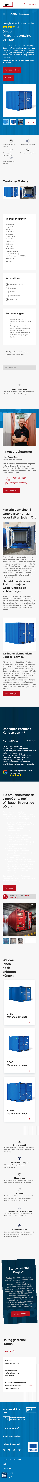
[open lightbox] (11, 192)
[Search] (25, 4)
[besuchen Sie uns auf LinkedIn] (9, 1450)
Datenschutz (8, 1473)
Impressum (7, 1468)
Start (5, 18)
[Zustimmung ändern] (4, 1475)
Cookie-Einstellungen (12, 1459)
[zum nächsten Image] (33, 122)
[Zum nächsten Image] (28, 122)
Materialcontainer (10, 26)
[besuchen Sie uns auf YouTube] (19, 1450)
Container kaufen (10, 22)
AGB (4, 1464)
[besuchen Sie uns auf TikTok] (14, 1450)
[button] (4, 14)
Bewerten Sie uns (19, 1229)
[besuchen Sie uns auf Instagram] (4, 1450)
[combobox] (25, 4)
